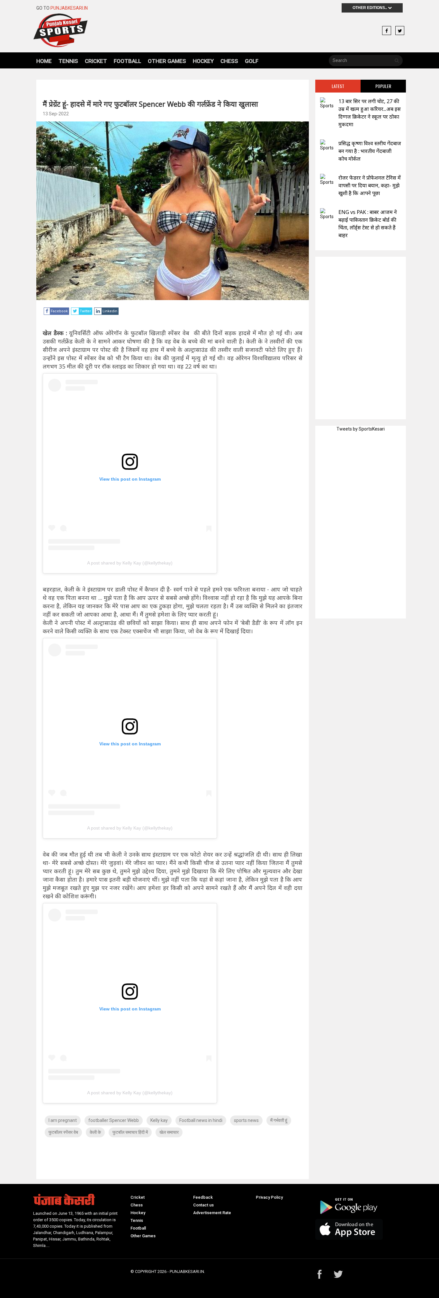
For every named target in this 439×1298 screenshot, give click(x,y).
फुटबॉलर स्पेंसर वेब (63, 1132)
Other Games (167, 61)
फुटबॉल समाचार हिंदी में (130, 1132)
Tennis (68, 61)
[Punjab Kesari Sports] (78, 30)
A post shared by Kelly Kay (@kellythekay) (130, 562)
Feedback (203, 1197)
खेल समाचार (169, 1132)
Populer (383, 86)
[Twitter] (400, 30)
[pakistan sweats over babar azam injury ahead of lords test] (327, 214)
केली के (95, 1132)
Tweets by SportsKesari (360, 428)
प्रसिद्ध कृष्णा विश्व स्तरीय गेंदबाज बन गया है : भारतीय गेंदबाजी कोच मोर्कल (369, 151)
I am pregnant (63, 1120)
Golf (251, 61)
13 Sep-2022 (56, 113)
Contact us (203, 1205)
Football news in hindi (200, 1120)
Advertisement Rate (212, 1212)
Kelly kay (159, 1120)
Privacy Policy (269, 1197)
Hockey (203, 61)
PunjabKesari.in (69, 8)
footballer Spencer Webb (113, 1120)
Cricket (96, 61)
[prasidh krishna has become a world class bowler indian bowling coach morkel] (327, 145)
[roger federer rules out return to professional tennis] (327, 180)
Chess (229, 61)
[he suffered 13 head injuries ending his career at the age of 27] (327, 103)
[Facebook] (387, 30)
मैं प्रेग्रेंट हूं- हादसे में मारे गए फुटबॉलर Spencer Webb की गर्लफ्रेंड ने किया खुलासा (150, 104)
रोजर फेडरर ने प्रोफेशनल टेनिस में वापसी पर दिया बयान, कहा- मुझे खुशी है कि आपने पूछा (369, 185)
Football (127, 61)
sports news (246, 1120)
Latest (338, 86)
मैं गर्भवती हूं (278, 1120)
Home (44, 61)
